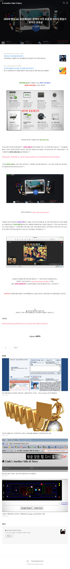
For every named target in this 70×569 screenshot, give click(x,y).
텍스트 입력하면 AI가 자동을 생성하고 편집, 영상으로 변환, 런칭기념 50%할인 (26, 71)
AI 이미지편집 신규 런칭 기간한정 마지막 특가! (19, 68)
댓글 (4, 524)
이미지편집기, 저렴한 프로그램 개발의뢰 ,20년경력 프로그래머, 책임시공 (25, 58)
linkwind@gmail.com (37, 561)
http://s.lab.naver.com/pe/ (41, 212)
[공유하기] (8, 348)
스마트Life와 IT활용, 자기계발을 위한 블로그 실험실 (17, 532)
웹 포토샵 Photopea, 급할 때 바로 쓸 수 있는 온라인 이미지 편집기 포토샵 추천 (25, 323)
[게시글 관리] (10, 348)
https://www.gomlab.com (11, 66)
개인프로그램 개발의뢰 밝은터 (13, 56)
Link (27, 561)
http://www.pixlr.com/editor (40, 281)
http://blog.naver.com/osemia (12, 53)
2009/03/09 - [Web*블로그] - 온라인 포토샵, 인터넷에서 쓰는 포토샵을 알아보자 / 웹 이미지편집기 (31, 157)
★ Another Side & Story (10, 3)
